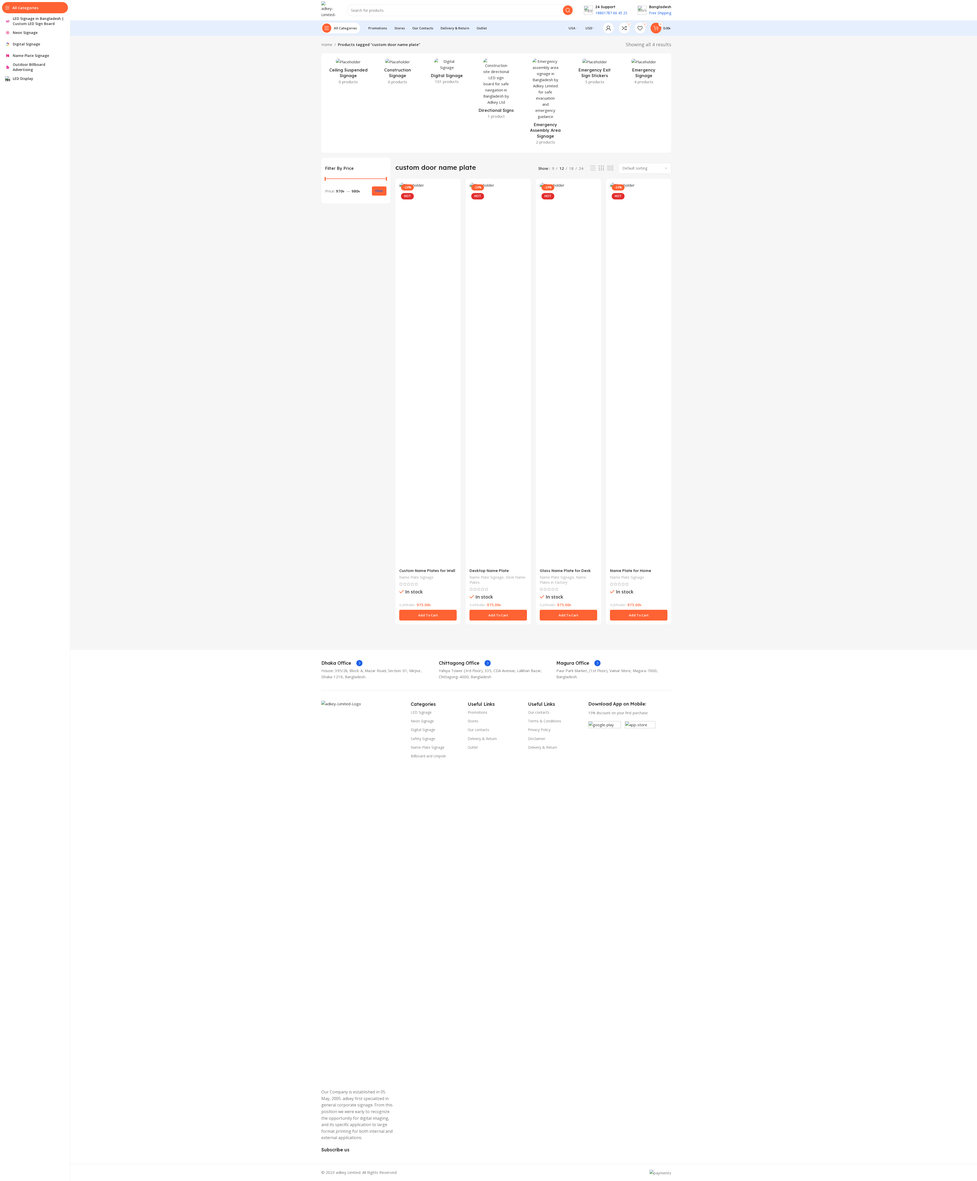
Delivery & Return (482, 738)
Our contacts (478, 729)
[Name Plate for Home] (638, 374)
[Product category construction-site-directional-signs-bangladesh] (496, 90)
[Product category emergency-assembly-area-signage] (545, 103)
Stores (473, 721)
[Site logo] (329, 9)
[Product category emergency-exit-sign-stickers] (595, 72)
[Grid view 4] (610, 168)
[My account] (608, 28)
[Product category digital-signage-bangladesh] (447, 72)
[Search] (568, 10)
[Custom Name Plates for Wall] (428, 374)
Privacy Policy (539, 729)
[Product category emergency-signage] (644, 72)
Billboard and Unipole (428, 756)
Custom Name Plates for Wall (427, 570)
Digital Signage (423, 729)
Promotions (477, 712)
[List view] (592, 168)
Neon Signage (422, 721)
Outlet (473, 747)
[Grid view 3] (601, 168)
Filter (379, 191)
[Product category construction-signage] (397, 72)
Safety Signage (423, 738)
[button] (428, 615)
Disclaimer (536, 738)
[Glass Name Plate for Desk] (568, 374)
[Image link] (363, 891)
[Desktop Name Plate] (498, 374)
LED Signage (421, 712)
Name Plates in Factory (563, 580)
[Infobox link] (341, 663)
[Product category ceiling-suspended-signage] (348, 72)
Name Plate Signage (416, 577)
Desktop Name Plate (489, 570)
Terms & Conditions (544, 721)
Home (326, 44)
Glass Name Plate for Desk (565, 570)
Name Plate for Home (630, 570)
